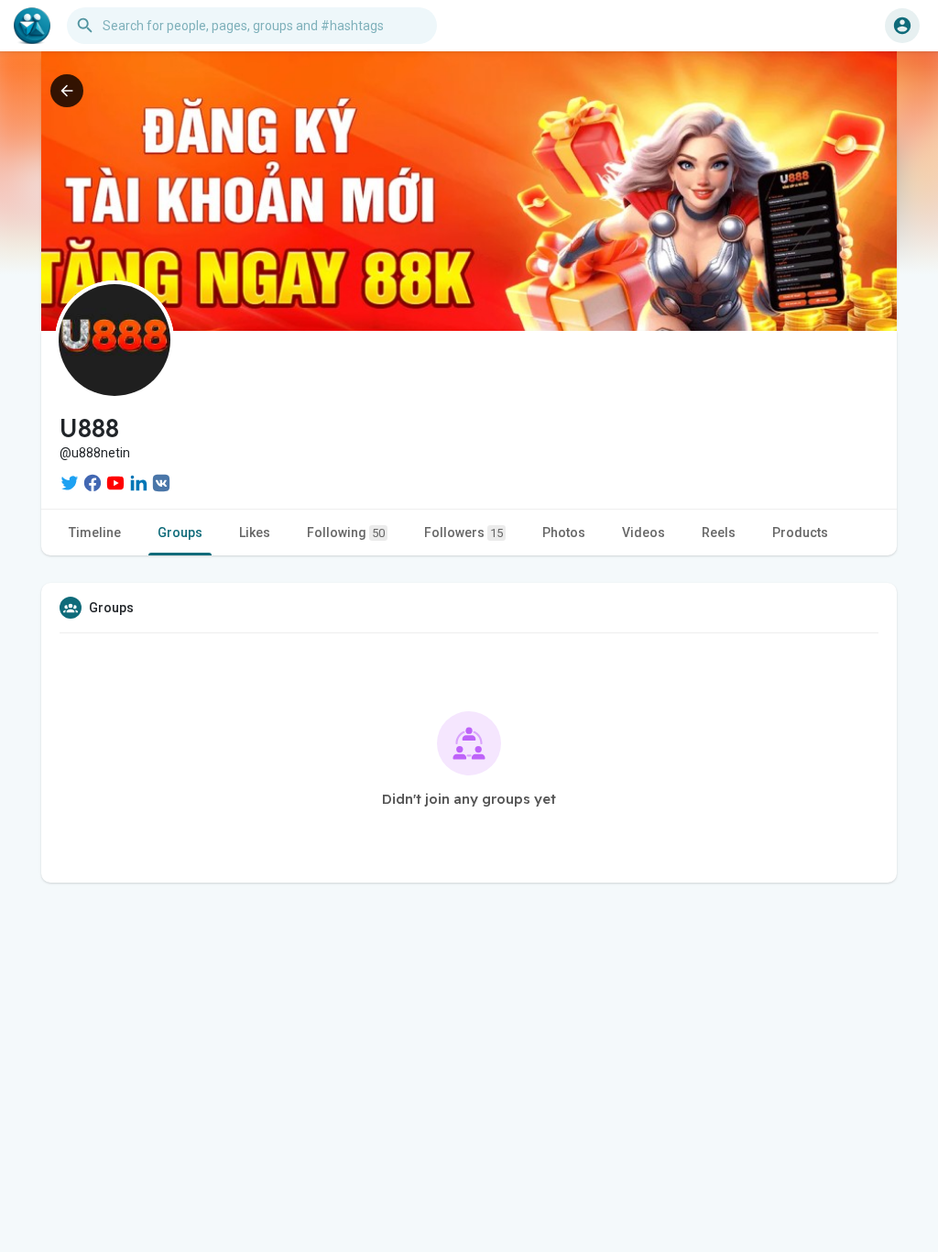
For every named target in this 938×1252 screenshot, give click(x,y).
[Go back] (66, 90)
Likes (254, 532)
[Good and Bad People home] (32, 25)
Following (346, 532)
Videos (643, 532)
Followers (463, 532)
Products (800, 532)
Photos (563, 532)
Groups (180, 532)
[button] (902, 25)
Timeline (95, 532)
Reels (719, 532)
